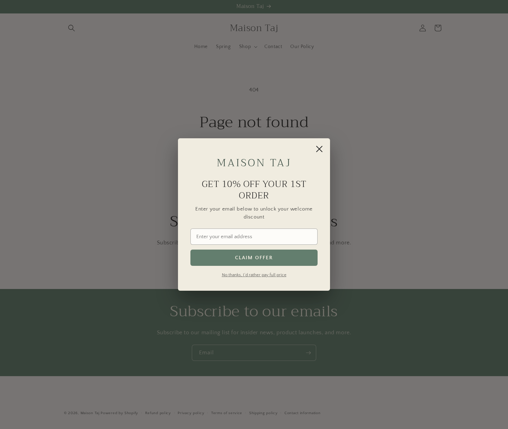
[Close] (319, 149)
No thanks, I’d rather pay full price (254, 274)
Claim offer (254, 258)
